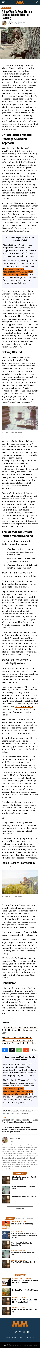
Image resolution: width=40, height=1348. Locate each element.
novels (12, 1114)
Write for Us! (30, 1337)
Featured (32, 1110)
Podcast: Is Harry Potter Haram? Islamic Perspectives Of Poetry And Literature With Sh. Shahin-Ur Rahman (19, 1040)
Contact (14, 1337)
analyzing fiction (21, 1110)
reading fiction (22, 1114)
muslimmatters (26, 1112)
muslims (5, 1114)
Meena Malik (13, 24)
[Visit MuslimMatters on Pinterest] (20, 1331)
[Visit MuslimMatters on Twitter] (16, 1331)
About (8, 1337)
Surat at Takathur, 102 (27, 701)
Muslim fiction (13, 1112)
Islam (4, 1112)
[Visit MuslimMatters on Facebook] (12, 1331)
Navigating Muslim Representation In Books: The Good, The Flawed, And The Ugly (20, 1030)
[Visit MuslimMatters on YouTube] (27, 1331)
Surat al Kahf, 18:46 (24, 706)
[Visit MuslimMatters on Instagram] (23, 1331)
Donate (22, 1337)
